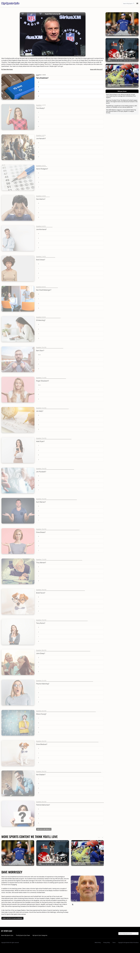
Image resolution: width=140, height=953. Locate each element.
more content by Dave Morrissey (12, 918)
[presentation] (99, 837)
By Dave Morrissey (7, 69)
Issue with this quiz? (96, 69)
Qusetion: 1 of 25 (41, 75)
